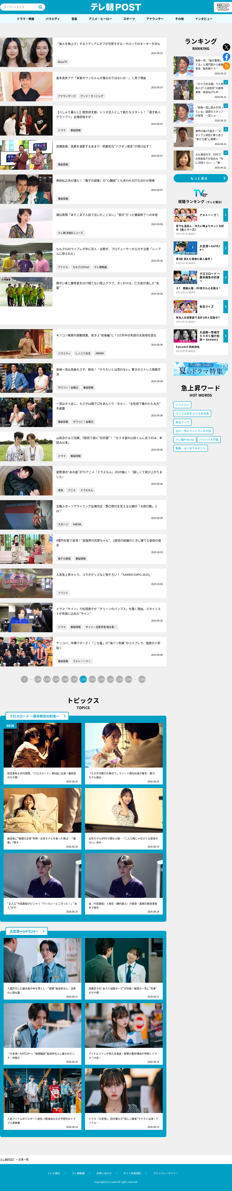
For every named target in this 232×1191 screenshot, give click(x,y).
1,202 (92, 679)
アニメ (72, 490)
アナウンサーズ (67, 96)
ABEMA (100, 353)
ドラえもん (86, 490)
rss (226, 66)
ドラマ (62, 130)
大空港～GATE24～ (24, 931)
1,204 (110, 679)
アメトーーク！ (82, 661)
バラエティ (53, 18)
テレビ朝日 (53, 1173)
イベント (63, 592)
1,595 (142, 679)
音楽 (74, 18)
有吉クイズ (182, 422)
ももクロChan (81, 267)
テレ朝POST (116, 7)
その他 (179, 18)
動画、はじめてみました (191, 448)
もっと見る (199, 178)
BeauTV (62, 62)
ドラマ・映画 (25, 18)
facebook (226, 56)
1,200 (74, 679)
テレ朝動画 (100, 267)
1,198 (56, 679)
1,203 (101, 679)
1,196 (38, 679)
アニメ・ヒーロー (100, 18)
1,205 (119, 679)
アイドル (63, 267)
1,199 (65, 679)
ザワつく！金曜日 (68, 387)
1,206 (128, 679)
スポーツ (129, 18)
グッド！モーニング (91, 96)
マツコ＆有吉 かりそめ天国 (192, 413)
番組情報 (76, 130)
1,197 (47, 679)
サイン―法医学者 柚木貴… (101, 627)
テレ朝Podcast (185, 439)
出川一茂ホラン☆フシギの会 (193, 431)
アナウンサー (155, 18)
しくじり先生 (83, 353)
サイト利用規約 (132, 1173)
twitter (226, 47)
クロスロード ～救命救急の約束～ (34, 716)
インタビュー (204, 18)
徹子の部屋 (64, 558)
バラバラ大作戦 (208, 439)
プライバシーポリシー (165, 1173)
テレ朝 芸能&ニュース (70, 233)
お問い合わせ (104, 1173)
